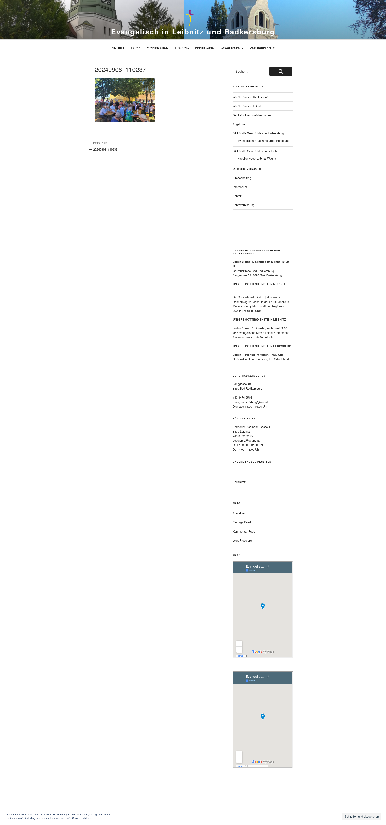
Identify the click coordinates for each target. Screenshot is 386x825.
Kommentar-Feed (244, 531)
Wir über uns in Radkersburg (251, 97)
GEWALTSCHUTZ (232, 48)
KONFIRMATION (157, 48)
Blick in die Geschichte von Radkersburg (258, 133)
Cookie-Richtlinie (81, 818)
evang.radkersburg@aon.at (250, 402)
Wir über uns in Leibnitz (248, 106)
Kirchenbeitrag (242, 178)
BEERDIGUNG (204, 48)
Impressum (240, 187)
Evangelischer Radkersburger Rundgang (264, 141)
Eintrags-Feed (242, 522)
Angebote (239, 124)
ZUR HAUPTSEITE (262, 48)
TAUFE (135, 48)
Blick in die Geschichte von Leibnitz (255, 151)
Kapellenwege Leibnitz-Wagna (257, 158)
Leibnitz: (240, 482)
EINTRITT (118, 48)
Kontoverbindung (244, 205)
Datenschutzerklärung (247, 169)
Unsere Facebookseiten (252, 461)
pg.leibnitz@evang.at (246, 440)
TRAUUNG (182, 48)
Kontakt (237, 196)
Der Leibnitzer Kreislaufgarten (252, 115)
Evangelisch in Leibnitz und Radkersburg (193, 31)
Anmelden (239, 513)
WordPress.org (242, 540)
